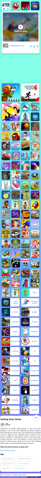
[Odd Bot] (15, 156)
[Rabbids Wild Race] (25, 107)
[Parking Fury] (15, 234)
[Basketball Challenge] (6, 165)
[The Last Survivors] (25, 253)
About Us (11, 475)
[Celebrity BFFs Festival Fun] (15, 126)
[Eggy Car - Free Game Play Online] (6, 273)
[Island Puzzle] (25, 195)
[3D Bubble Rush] (25, 224)
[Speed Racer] (25, 146)
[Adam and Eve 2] (6, 136)
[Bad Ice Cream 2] (35, 136)
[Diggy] (6, 292)
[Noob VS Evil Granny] (6, 175)
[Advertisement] (20, 61)
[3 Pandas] (35, 263)
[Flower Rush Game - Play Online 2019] (25, 244)
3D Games (5, 468)
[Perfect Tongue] (25, 136)
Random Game (20, 475)
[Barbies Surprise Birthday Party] (35, 244)
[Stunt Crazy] (35, 234)
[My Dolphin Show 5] (15, 146)
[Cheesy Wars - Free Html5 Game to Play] (6, 195)
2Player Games (23, 463)
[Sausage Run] (25, 156)
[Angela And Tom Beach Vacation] (6, 224)
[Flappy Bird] (25, 185)
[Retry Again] (6, 253)
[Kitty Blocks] (35, 146)
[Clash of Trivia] (35, 6)
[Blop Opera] (25, 6)
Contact (3, 475)
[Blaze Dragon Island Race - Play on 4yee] (25, 273)
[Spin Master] (35, 117)
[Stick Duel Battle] (15, 214)
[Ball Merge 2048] (15, 175)
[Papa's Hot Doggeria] (6, 263)
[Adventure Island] (15, 273)
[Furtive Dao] (25, 214)
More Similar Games (7, 450)
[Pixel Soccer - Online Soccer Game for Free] (6, 204)
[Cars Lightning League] (6, 156)
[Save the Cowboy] (15, 292)
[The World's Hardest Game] (35, 224)
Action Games (7, 459)
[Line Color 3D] (15, 185)
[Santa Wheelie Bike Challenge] (35, 107)
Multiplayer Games (24, 459)
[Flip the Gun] (35, 165)
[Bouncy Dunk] (25, 126)
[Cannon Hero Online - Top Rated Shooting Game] (35, 175)
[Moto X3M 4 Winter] (6, 214)
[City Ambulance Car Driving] (35, 214)
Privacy (23, 477)
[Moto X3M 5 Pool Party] (6, 126)
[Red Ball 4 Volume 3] (15, 195)
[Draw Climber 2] (15, 253)
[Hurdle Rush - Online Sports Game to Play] (6, 244)
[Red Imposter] (35, 204)
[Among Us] (15, 136)
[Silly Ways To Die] (25, 263)
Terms (17, 477)
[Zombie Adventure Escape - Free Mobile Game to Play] (35, 126)
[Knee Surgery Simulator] (25, 165)
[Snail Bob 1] (11, 92)
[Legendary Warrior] (35, 273)
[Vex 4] (30, 92)
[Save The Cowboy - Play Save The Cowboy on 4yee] (15, 204)
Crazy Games (19, 468)
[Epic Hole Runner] (25, 117)
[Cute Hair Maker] (15, 224)
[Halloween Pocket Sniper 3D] (25, 283)
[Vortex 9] (15, 165)
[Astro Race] (15, 263)
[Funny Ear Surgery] (25, 234)
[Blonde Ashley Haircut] (15, 283)
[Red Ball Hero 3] (15, 6)
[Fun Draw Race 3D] (11, 112)
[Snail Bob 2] (35, 185)
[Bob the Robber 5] (35, 283)
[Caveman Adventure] (35, 253)
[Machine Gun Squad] (25, 204)
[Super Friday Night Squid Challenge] (35, 195)
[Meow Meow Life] (35, 156)
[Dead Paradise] (6, 283)
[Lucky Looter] (6, 146)
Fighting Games (7, 463)
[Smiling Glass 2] (6, 185)
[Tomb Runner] (6, 234)
